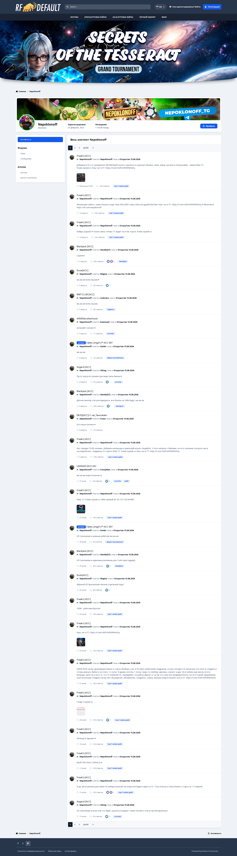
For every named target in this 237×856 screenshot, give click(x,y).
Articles (23, 172)
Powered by (205, 851)
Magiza (103, 274)
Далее (85, 148)
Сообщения (25, 158)
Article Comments (28, 177)
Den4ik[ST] (105, 249)
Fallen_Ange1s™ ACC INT (99, 342)
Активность (25, 139)
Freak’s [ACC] (84, 155)
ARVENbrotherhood (87, 318)
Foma (103, 418)
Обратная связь (54, 851)
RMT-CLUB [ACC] (85, 294)
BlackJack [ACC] (85, 246)
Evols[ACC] (82, 270)
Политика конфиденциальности (31, 851)
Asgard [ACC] (84, 367)
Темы (22, 153)
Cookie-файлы (71, 851)
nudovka (104, 298)
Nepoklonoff (86, 159)
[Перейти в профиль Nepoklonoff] (72, 157)
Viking (103, 370)
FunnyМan (105, 469)
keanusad (104, 322)
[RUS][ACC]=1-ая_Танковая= (92, 415)
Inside (103, 346)
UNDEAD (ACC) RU (86, 466)
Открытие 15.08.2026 (130, 159)
